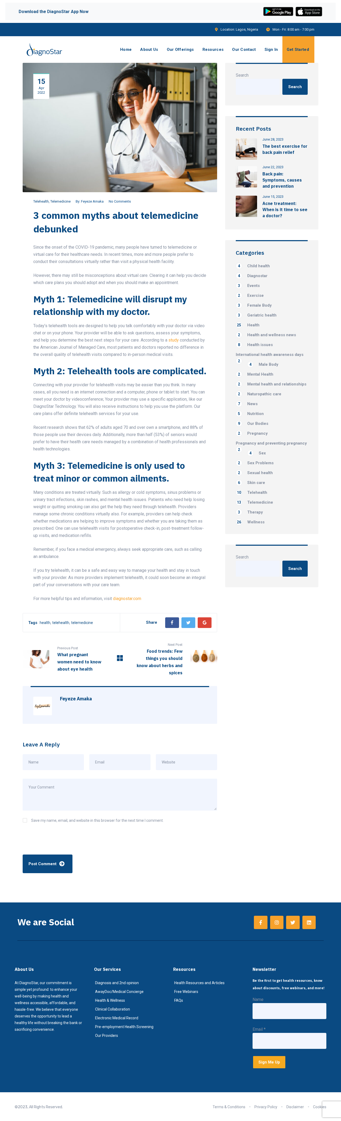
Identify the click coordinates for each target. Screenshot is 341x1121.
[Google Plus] (205, 622)
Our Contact (244, 49)
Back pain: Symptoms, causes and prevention (282, 180)
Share (151, 622)
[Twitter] (188, 622)
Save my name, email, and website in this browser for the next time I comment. (97, 820)
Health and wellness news (267, 334)
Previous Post (67, 648)
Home (126, 49)
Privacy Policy (265, 1107)
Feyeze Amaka (92, 201)
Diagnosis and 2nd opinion (117, 983)
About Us (149, 49)
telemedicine (82, 623)
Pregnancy (253, 433)
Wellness (251, 522)
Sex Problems (256, 463)
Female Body (255, 305)
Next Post (175, 645)
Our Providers (106, 1035)
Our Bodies (253, 423)
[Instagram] (276, 922)
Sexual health (255, 472)
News (248, 403)
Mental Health (255, 374)
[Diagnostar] (44, 49)
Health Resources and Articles (199, 983)
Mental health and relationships (272, 384)
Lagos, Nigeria (247, 29)
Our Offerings (180, 49)
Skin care (251, 482)
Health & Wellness (110, 1000)
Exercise (251, 295)
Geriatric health (257, 315)
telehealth (60, 623)
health (45, 623)
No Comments (120, 201)
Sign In (271, 49)
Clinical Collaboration (112, 1009)
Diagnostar (252, 275)
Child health (254, 266)
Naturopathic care (259, 394)
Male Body (263, 364)
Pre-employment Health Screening (124, 1027)
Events (249, 285)
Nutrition (251, 413)
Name (258, 999)
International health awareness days (269, 355)
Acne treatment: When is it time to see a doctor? (284, 209)
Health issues (255, 344)
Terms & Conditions (229, 1107)
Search (242, 75)
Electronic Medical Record (116, 1018)
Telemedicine (60, 201)
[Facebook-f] (260, 922)
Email (259, 1029)
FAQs (178, 1000)
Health (248, 325)
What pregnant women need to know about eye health (79, 662)
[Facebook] (172, 622)
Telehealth (41, 201)
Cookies (319, 1107)
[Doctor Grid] (120, 659)
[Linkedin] (309, 922)
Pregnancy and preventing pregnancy (271, 443)
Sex (257, 453)
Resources (213, 49)
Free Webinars (186, 991)
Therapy (250, 512)
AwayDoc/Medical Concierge (119, 991)
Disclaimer (295, 1107)
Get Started (298, 49)
